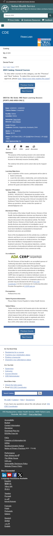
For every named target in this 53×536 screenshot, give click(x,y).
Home (4, 67)
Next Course (27, 91)
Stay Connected (8, 471)
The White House (11, 458)
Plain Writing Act (11, 455)
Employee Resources (32, 20)
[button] (50, 15)
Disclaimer (9, 428)
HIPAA (7, 443)
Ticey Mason (16, 122)
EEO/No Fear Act (11, 433)
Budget (7, 423)
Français (8, 506)
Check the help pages (13, 385)
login (19, 79)
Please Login (26, 36)
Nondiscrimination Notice (14, 446)
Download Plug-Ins (12, 431)
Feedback (48, 20)
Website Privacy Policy (13, 466)
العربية (7, 499)
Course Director (11, 374)
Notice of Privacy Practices (15, 448)
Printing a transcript (12, 357)
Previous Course (26, 85)
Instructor (9, 371)
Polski (7, 508)
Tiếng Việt (8, 486)
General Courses (30, 88)
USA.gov (8, 461)
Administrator (12, 376)
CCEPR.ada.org (29, 286)
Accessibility (9, 420)
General (12, 67)
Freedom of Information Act (15, 440)
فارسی (7, 523)
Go (40, 393)
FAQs (7, 438)
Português (9, 511)
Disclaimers (30, 400)
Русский (8, 496)
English (7, 526)
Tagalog (8, 493)
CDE (5, 32)
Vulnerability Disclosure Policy (16, 464)
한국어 (7, 489)
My (7, 400)
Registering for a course (14, 352)
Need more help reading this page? (36, 79)
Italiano (7, 514)
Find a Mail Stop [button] (35, 414)
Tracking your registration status (17, 355)
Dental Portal (8, 62)
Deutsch (8, 518)
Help (5, 58)
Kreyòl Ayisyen (10, 501)
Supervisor (9, 369)
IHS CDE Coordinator (18, 387)
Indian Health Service (23, 6)
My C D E (6, 53)
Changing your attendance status (18, 360)
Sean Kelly (17, 119)
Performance (10, 453)
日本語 (7, 521)
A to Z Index (14, 20)
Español (8, 481)
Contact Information (12, 425)
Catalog (6, 48)
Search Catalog (9, 393)
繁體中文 (8, 484)
